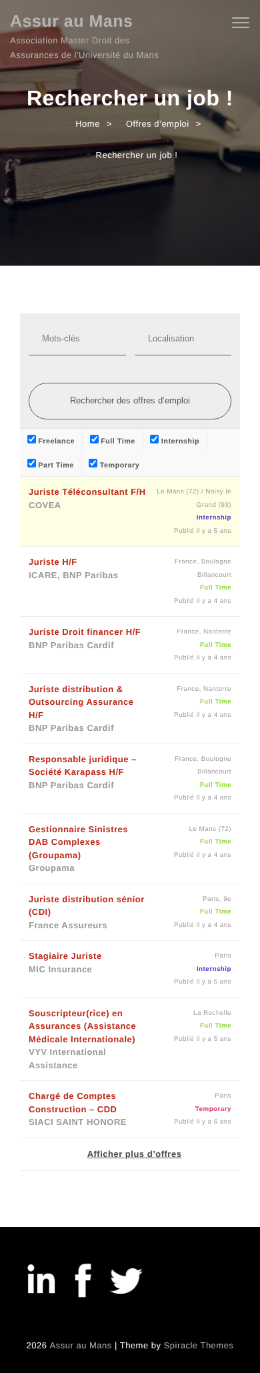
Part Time (55, 465)
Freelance (55, 441)
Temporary (118, 465)
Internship (179, 441)
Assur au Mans (71, 21)
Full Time (117, 441)
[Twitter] (125, 1282)
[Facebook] (83, 1282)
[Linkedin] (40, 1282)
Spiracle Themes (199, 1345)
